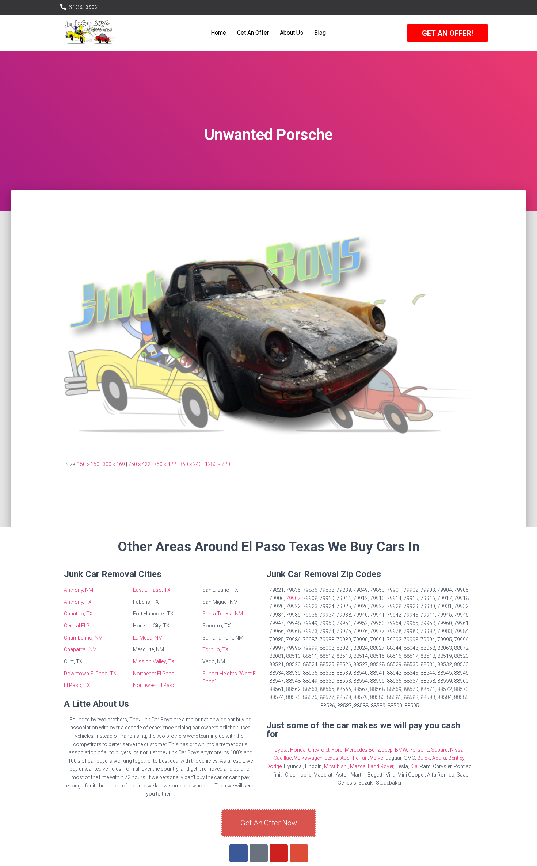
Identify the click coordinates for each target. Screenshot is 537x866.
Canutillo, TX (78, 614)
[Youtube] (279, 853)
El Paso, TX (77, 685)
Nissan (458, 750)
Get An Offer (253, 32)
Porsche (419, 750)
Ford (337, 750)
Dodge (274, 766)
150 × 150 (88, 464)
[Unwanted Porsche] (268, 332)
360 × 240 (190, 464)
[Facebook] (238, 853)
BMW (401, 750)
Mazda (358, 766)
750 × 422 (139, 464)
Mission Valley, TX (154, 661)
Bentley (456, 758)
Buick (423, 758)
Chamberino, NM (83, 638)
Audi (345, 758)
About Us (291, 32)
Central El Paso (81, 626)
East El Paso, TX (152, 590)
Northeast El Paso (154, 673)
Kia (414, 766)
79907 (293, 598)
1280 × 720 (217, 464)
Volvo (377, 758)
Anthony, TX (78, 602)
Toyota (279, 750)
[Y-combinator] (259, 853)
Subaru (439, 750)
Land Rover (380, 766)
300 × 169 (114, 464)
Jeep (387, 750)
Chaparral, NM (80, 649)
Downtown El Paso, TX (90, 673)
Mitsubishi (336, 766)
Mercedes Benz (362, 750)
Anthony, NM (78, 590)
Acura (439, 758)
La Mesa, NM (148, 638)
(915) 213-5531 (84, 7)
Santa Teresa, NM (222, 614)
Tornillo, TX (215, 649)
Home (218, 32)
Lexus (331, 758)
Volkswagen (308, 758)
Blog (320, 32)
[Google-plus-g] (299, 853)
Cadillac (283, 758)
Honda (298, 750)
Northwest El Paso (154, 685)
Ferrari (360, 758)
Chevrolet (319, 750)
